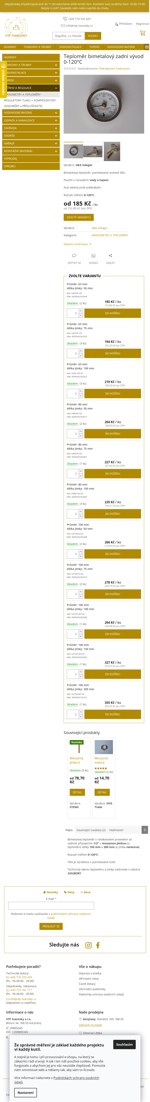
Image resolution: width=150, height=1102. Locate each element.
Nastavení (26, 1093)
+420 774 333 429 (20, 977)
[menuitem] (10, 47)
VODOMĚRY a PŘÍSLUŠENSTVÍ (23, 106)
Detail (77, 792)
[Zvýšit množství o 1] (81, 311)
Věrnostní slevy (89, 978)
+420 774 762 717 (20, 990)
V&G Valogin (100, 228)
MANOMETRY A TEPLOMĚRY (22, 94)
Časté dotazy (87, 984)
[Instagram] (88, 944)
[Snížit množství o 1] (81, 315)
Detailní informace (76, 244)
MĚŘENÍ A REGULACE (17, 88)
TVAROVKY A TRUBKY (17, 65)
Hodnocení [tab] (116, 830)
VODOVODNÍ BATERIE (18, 112)
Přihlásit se (51, 926)
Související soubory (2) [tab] (91, 830)
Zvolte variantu (79, 217)
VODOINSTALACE (15, 72)
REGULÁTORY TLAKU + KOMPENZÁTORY (30, 100)
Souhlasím (124, 1044)
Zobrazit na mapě (90, 1025)
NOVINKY (10, 57)
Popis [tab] (69, 830)
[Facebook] (98, 944)
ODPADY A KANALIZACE (19, 120)
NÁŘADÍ (9, 143)
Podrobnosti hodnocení (114, 68)
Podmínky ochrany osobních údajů (101, 994)
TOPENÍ (9, 80)
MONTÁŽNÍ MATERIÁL (18, 151)
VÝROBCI (9, 166)
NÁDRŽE (9, 135)
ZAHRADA (10, 128)
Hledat (93, 36)
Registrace (143, 24)
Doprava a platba (90, 973)
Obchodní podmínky (92, 989)
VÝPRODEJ (10, 158)
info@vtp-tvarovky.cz (22, 999)
